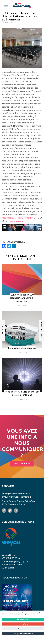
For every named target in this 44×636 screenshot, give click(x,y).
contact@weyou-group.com (15, 561)
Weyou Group (8, 555)
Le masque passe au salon (22, 347)
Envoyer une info (22, 464)
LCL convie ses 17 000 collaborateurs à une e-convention (22, 297)
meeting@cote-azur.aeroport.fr (17, 217)
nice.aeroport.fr (15, 221)
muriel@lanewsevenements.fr (16, 493)
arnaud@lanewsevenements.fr (16, 496)
